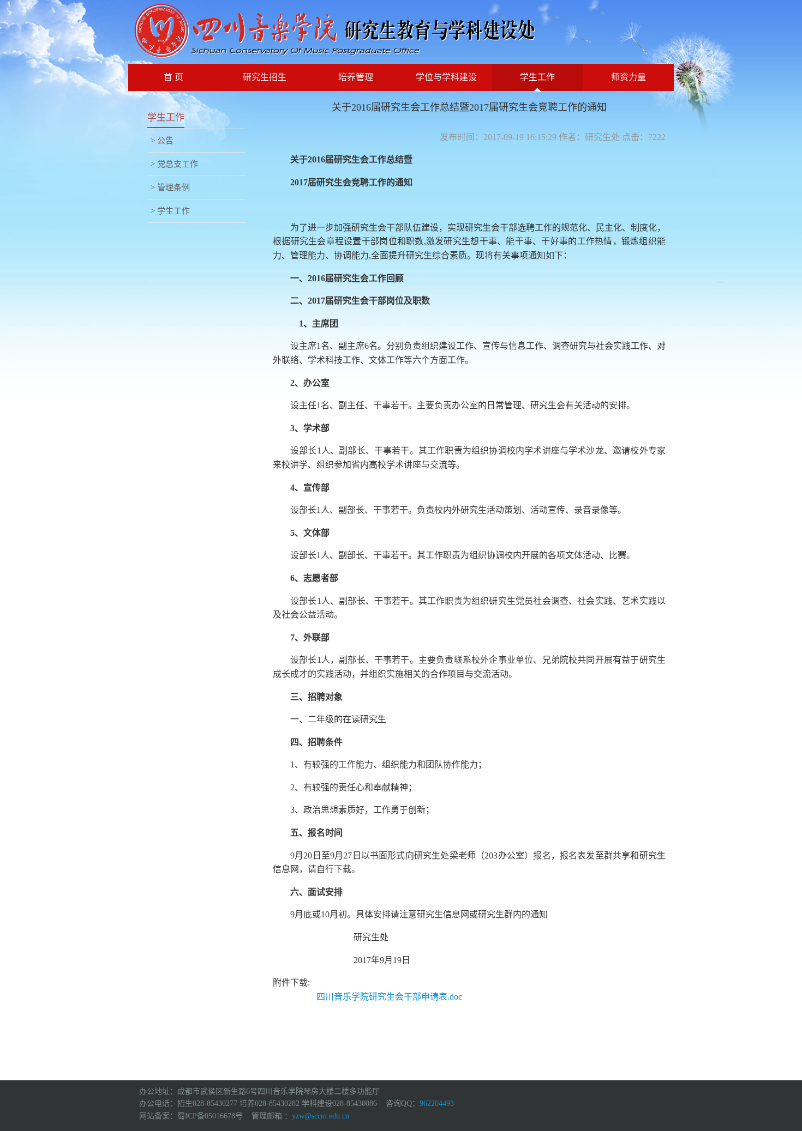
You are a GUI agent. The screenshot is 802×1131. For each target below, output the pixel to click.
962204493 (437, 1103)
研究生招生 (264, 77)
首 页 (173, 77)
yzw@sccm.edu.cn (320, 1116)
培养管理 (355, 77)
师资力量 (628, 77)
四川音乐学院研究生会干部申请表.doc (389, 996)
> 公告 (162, 140)
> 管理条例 (170, 187)
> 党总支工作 (174, 164)
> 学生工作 (170, 211)
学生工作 (537, 77)
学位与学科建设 (446, 77)
